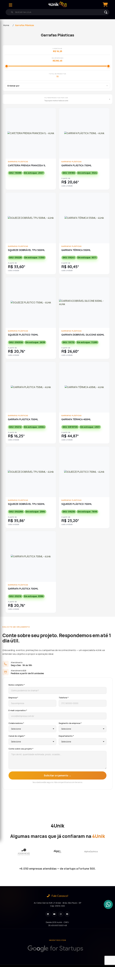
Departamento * (66, 736)
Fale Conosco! (59, 895)
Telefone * (64, 697)
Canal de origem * (17, 736)
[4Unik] (57, 4)
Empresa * (13, 697)
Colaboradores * (16, 723)
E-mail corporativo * (18, 710)
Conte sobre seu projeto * (21, 748)
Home (6, 25)
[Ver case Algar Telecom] (23, 852)
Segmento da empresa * (70, 723)
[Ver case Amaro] (90, 852)
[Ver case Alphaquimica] (57, 852)
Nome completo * (17, 684)
